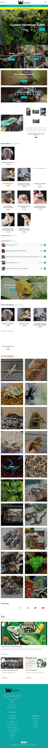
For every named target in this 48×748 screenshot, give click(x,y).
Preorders (27, 552)
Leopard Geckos (4, 359)
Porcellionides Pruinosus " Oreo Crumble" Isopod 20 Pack (24, 185)
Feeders (26, 455)
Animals (2, 576)
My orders (36, 720)
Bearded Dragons (28, 359)
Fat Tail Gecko (3, 407)
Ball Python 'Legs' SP (8, 183)
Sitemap (12, 737)
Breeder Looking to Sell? (12, 727)
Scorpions (3, 455)
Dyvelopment (35, 744)
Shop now (41, 31)
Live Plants (3, 479)
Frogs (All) (3, 431)
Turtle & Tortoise (4, 383)
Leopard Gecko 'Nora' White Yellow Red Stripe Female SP (8, 230)
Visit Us (12, 720)
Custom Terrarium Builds (12, 725)
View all (36, 58)
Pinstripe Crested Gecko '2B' (40, 184)
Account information (35, 718)
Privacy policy (12, 735)
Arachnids (3, 552)
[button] (1, 27)
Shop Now (24, 97)
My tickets (36, 722)
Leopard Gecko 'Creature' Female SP (24, 207)
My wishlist (35, 723)
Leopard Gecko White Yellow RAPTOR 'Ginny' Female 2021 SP (24, 230)
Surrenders (27, 407)
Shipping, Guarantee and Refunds (12, 722)
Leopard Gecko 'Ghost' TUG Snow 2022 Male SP (40, 207)
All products (35, 727)
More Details (24, 80)
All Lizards (27, 431)
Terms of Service (12, 733)
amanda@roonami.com (13, 707)
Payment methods (12, 731)
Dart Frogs (27, 383)
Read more (4, 654)
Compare (35, 725)
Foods (26, 576)
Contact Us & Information (12, 718)
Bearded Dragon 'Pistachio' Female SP (8, 207)
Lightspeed (27, 744)
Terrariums (27, 528)
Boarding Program (12, 723)
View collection (15, 143)
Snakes (26, 504)
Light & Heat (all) (4, 504)
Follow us (13, 235)
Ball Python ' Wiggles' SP (8, 162)
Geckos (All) (27, 479)
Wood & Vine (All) (4, 528)
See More (12, 59)
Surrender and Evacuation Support (12, 729)
